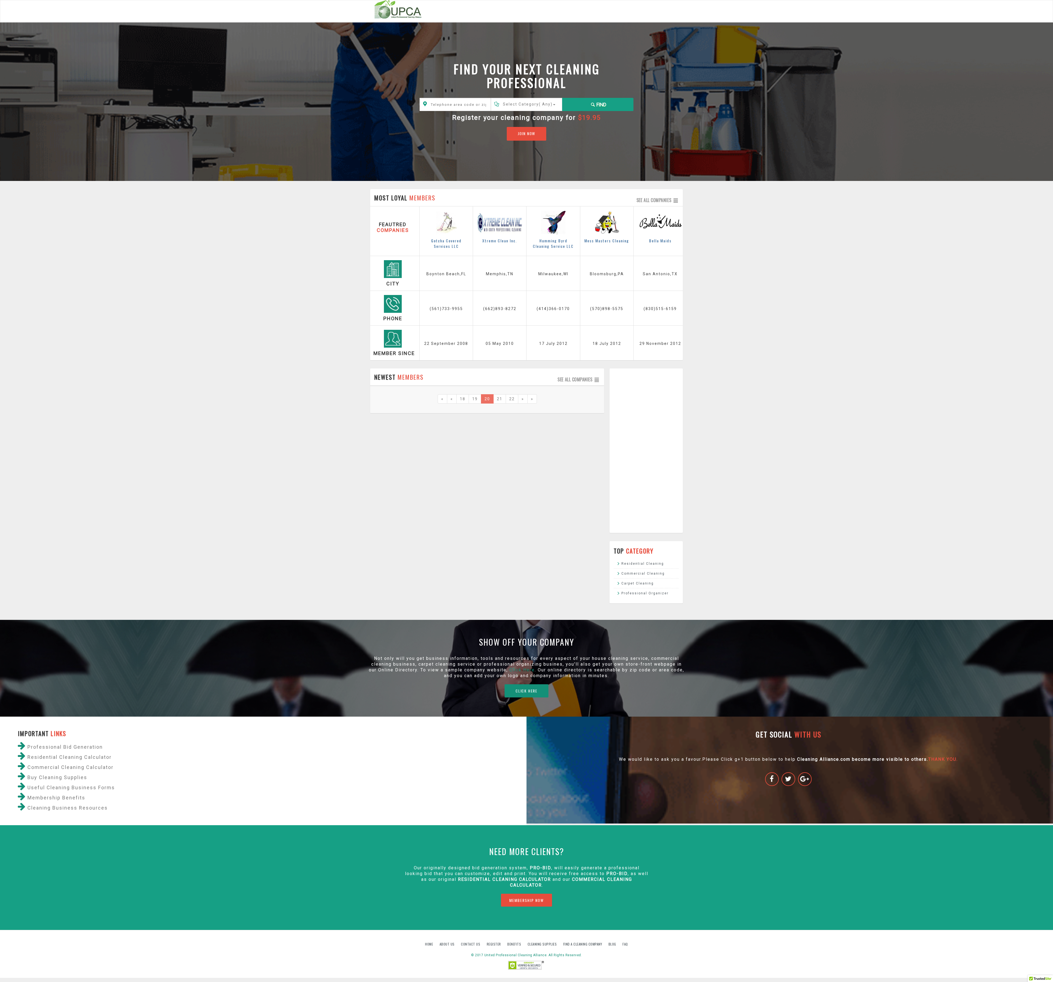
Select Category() (528, 104)
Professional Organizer (645, 593)
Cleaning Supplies (543, 944)
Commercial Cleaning (643, 573)
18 (462, 399)
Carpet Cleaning (637, 583)
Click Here (522, 669)
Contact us (471, 944)
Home (429, 944)
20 (487, 399)
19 (475, 399)
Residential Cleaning (642, 564)
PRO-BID (617, 873)
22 (512, 399)
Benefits (514, 944)
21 (499, 399)
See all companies (654, 200)
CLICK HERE (526, 691)
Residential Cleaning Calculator (504, 879)
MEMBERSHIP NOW (526, 900)
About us (448, 944)
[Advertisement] (646, 450)
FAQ (625, 944)
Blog (612, 944)
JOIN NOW (526, 133)
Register (494, 944)
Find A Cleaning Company (583, 944)
